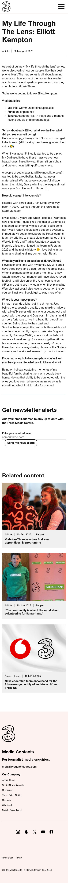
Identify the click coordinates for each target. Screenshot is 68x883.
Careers (6, 800)
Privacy (19, 857)
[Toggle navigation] (61, 7)
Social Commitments (13, 785)
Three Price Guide (11, 795)
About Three (8, 780)
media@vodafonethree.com (19, 766)
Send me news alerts (21, 442)
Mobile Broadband (11, 810)
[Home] (8, 737)
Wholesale (7, 805)
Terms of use (7, 857)
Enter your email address (16, 433)
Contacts (7, 790)
